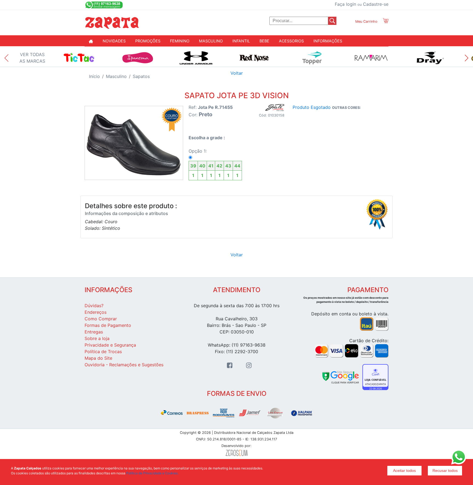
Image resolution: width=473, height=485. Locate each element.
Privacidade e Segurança (110, 345)
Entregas (94, 332)
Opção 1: (214, 163)
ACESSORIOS (291, 41)
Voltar (236, 73)
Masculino (116, 76)
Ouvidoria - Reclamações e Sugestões (124, 364)
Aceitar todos (404, 470)
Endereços (95, 312)
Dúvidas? (94, 305)
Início (94, 76)
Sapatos (141, 76)
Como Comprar (101, 318)
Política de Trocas (103, 351)
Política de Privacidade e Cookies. (152, 473)
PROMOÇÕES (147, 41)
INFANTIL (241, 41)
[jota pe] (274, 107)
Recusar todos (445, 470)
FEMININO (179, 41)
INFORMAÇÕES (327, 41)
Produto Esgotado (312, 107)
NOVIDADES (114, 41)
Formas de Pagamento (108, 325)
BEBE (264, 41)
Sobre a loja (97, 338)
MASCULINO (211, 41)
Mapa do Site (98, 358)
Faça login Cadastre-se (361, 4)
